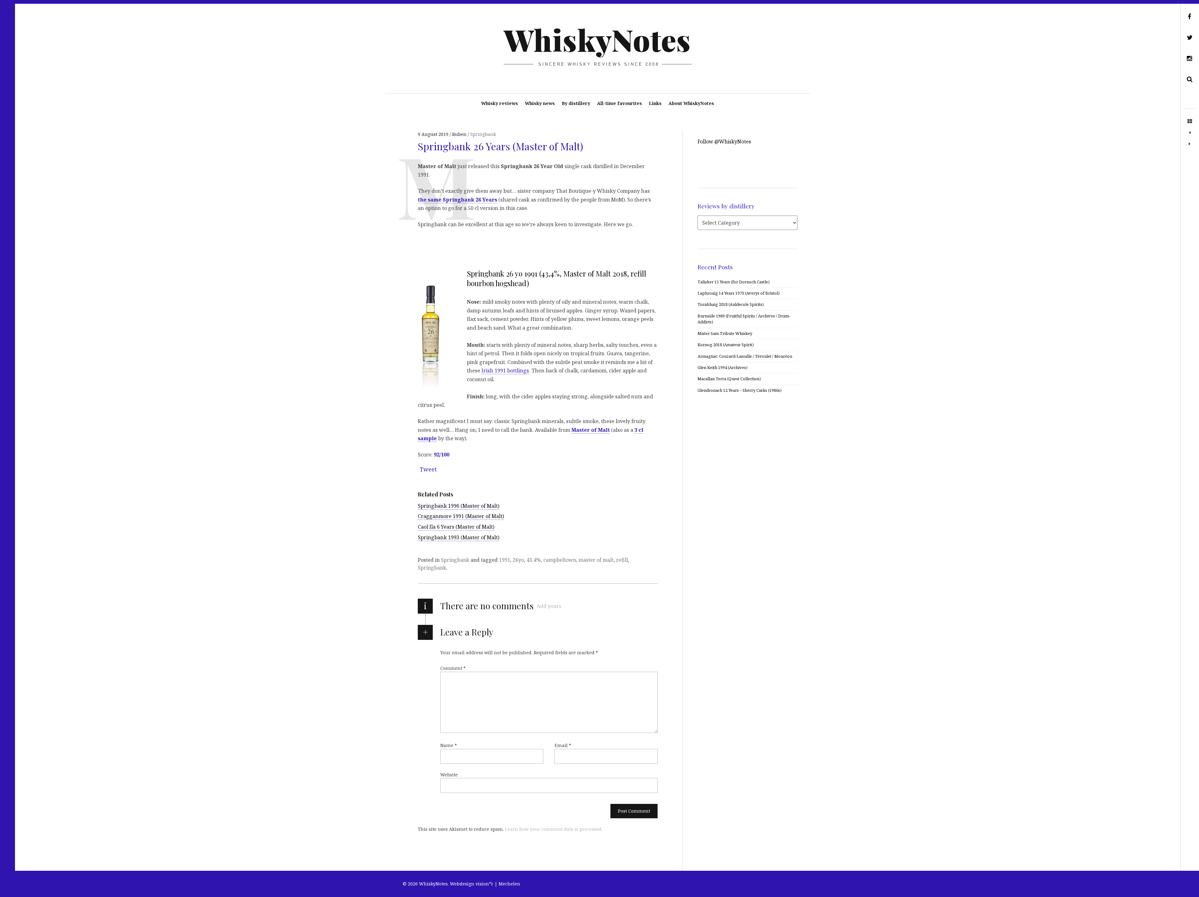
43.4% (533, 559)
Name (448, 745)
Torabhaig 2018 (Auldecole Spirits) (731, 304)
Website (449, 775)
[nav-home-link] (1189, 121)
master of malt (596, 559)
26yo (518, 559)
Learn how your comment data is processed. (553, 829)
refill (622, 559)
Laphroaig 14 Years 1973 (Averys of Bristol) (739, 293)
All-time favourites (619, 103)
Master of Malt (590, 429)
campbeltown (559, 559)
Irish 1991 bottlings (505, 370)
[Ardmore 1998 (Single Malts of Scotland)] (1189, 132)
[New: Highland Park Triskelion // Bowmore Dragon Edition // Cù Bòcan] (1189, 144)
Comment (453, 668)
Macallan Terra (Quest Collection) (729, 378)
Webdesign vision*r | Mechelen (485, 884)
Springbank (483, 134)
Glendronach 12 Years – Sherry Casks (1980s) (740, 390)
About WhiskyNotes (691, 103)
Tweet (428, 469)
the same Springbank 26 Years (457, 199)
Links (655, 103)
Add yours (549, 606)
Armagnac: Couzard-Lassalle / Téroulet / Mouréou (745, 356)
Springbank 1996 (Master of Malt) (458, 505)
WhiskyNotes (597, 39)
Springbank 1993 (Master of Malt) (458, 537)
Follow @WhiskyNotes (724, 141)
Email (563, 745)
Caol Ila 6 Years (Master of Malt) (456, 526)
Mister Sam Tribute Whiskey (725, 333)
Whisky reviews (499, 103)
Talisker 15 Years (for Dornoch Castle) (734, 282)
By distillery (576, 103)
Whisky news (540, 103)
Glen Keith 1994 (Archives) (723, 367)
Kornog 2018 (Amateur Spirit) (726, 344)
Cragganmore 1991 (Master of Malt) (461, 516)
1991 (504, 559)
